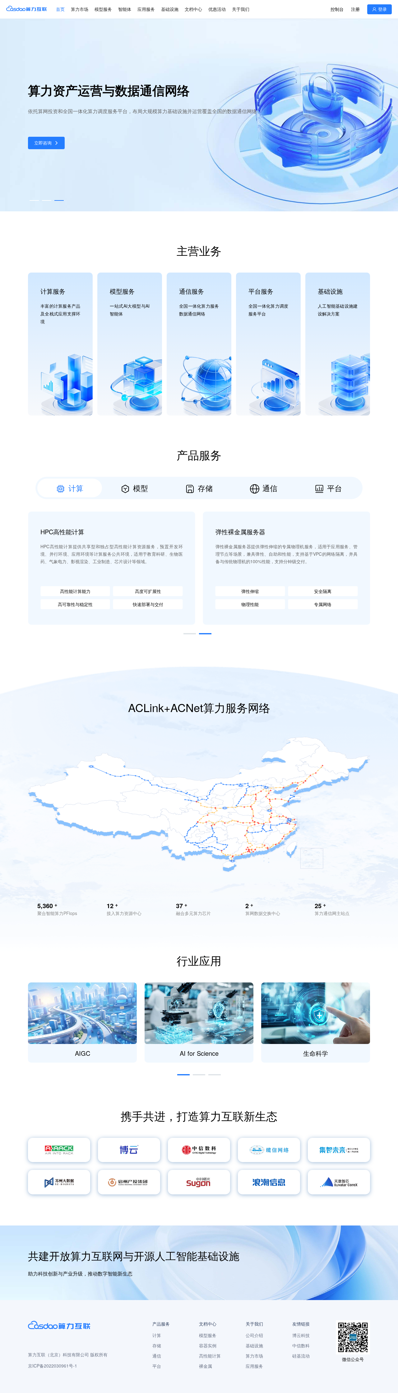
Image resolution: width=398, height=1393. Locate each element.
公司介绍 (254, 1335)
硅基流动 (301, 1356)
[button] (34, 200)
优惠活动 (217, 9)
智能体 (124, 9)
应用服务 (254, 1366)
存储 (156, 1345)
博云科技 (301, 1335)
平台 (156, 1366)
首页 (60, 9)
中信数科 (301, 1345)
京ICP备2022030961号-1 (52, 1366)
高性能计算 (210, 1356)
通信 (156, 1356)
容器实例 (207, 1345)
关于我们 (240, 9)
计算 (156, 1335)
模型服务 (103, 9)
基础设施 (169, 9)
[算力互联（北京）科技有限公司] (26, 9)
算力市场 (79, 9)
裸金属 (205, 1366)
